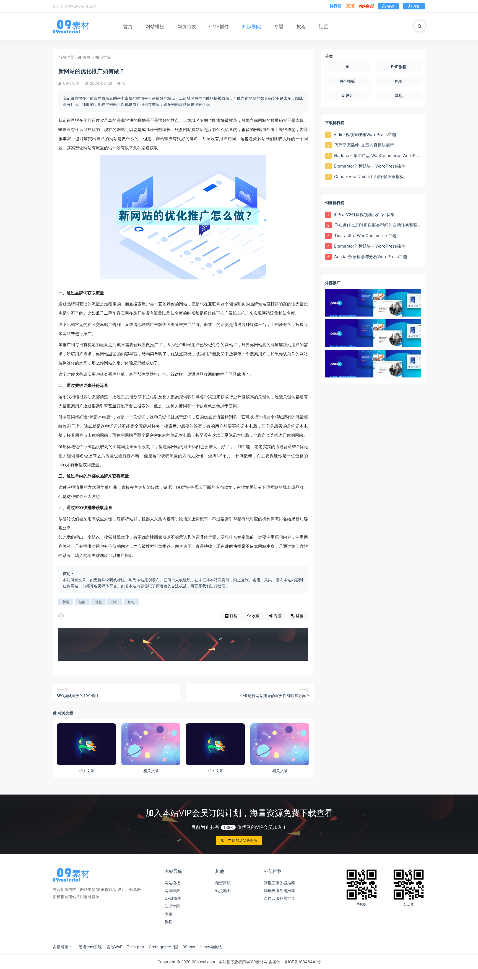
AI (347, 66)
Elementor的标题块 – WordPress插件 (369, 166)
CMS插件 (219, 26)
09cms (189, 946)
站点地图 (223, 890)
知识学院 (251, 26)
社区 (323, 26)
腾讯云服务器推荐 (279, 890)
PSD (398, 81)
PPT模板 (347, 81)
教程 (301, 26)
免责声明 (223, 882)
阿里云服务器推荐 (279, 882)
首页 (128, 26)
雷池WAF (114, 946)
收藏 (255, 615)
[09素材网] (71, 26)
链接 (299, 615)
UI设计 (347, 95)
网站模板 (155, 26)
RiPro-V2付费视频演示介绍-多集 (363, 214)
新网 (66, 602)
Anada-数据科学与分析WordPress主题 (370, 256)
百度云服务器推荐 (279, 898)
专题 (278, 26)
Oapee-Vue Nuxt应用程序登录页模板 (368, 176)
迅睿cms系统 (90, 946)
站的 (82, 602)
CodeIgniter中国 (163, 946)
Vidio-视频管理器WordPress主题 (364, 134)
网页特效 (186, 26)
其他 (398, 95)
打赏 (232, 615)
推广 (114, 602)
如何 (131, 602)
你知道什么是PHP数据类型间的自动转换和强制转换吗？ (385, 225)
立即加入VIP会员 (242, 840)
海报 (276, 615)
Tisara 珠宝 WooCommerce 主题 (364, 235)
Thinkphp (135, 946)
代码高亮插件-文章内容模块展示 (363, 145)
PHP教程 (398, 66)
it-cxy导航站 (211, 946)
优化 (98, 602)
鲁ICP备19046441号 (302, 961)
